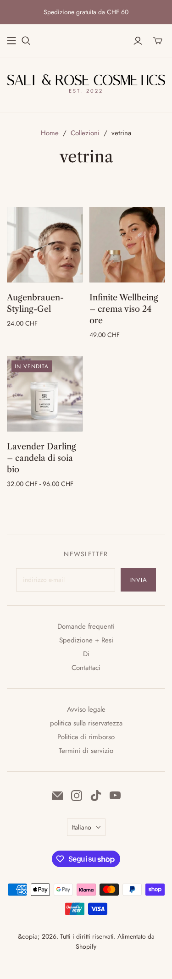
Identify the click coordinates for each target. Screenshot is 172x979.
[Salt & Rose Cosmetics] (86, 78)
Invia (138, 579)
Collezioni (85, 133)
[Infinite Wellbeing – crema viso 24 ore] (127, 244)
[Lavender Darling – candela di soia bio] (45, 393)
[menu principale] (11, 40)
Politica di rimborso (86, 737)
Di (86, 654)
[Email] (57, 795)
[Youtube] (115, 795)
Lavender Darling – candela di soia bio (41, 458)
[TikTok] (95, 795)
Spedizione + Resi (86, 640)
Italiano (81, 827)
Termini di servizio (86, 751)
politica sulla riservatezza (86, 723)
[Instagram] (76, 795)
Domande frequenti (86, 626)
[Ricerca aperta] (26, 40)
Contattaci (86, 668)
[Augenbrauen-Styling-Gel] (45, 244)
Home (50, 133)
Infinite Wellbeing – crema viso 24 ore (123, 309)
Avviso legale (86, 709)
